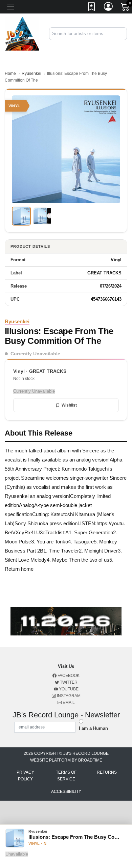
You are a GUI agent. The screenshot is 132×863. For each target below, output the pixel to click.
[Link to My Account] (108, 7)
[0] (125, 8)
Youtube (68, 689)
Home (10, 73)
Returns (107, 772)
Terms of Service (66, 775)
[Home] (22, 33)
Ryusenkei (31, 73)
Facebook (68, 675)
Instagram (68, 695)
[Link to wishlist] (91, 7)
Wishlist (69, 405)
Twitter (68, 682)
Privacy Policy (25, 775)
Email (68, 702)
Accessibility (66, 791)
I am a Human (93, 728)
